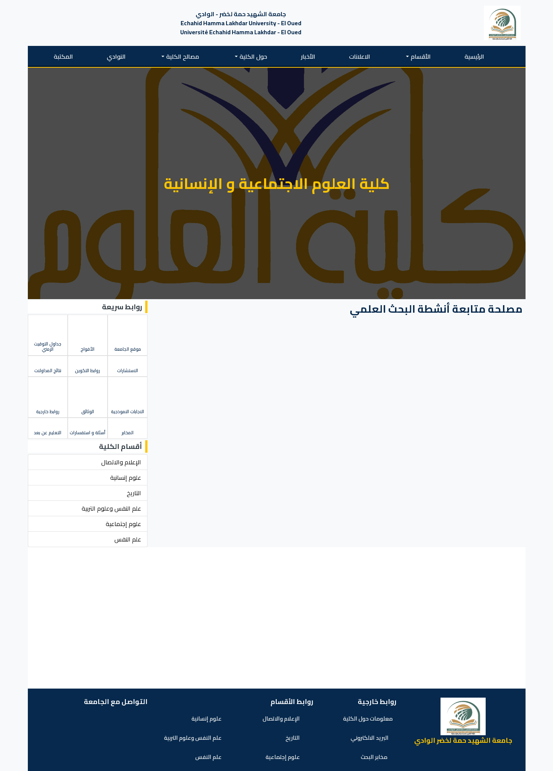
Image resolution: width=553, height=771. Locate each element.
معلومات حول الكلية (368, 718)
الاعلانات (359, 56)
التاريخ (293, 737)
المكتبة (63, 56)
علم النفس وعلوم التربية (193, 737)
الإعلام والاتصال (282, 718)
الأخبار (308, 56)
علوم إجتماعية (283, 756)
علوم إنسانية (207, 718)
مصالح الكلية (182, 56)
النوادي (116, 56)
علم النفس (209, 756)
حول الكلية (253, 56)
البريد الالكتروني (370, 737)
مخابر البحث (375, 756)
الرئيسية (474, 56)
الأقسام (421, 56)
